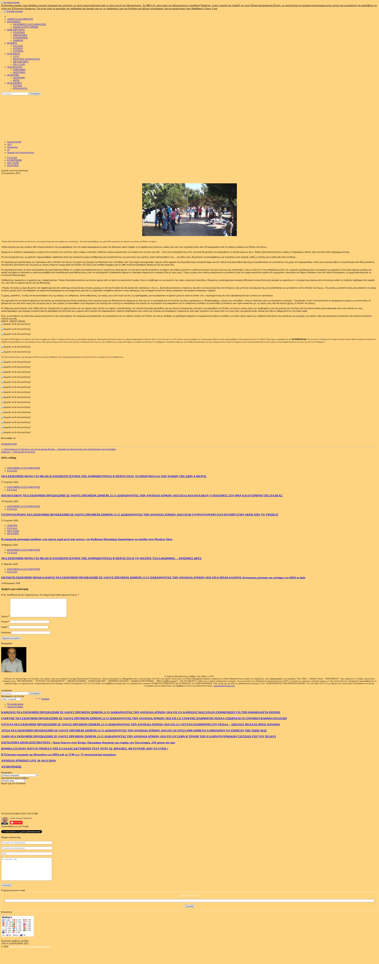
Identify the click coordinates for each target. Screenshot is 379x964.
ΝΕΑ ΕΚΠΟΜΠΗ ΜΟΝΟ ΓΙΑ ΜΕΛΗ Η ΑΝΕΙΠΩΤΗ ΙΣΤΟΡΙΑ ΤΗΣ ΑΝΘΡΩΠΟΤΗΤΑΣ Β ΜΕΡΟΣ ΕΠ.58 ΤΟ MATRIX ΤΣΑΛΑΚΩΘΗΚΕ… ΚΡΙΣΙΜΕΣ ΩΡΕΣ (101, 558)
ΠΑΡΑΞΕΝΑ (13, 53)
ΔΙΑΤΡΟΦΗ (13, 75)
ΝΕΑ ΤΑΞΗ (19, 64)
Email (4, 627)
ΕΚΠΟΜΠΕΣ (14, 21)
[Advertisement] (189, 117)
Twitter (13, 444)
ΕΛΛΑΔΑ (18, 45)
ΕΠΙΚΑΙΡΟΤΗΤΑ (16, 29)
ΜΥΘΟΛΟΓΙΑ (20, 88)
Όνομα (5, 621)
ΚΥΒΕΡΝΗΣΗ (20, 37)
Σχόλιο (5, 616)
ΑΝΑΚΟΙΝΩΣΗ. (11, 766)
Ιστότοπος (6, 632)
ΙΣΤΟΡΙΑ (17, 85)
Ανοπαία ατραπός (41, 946)
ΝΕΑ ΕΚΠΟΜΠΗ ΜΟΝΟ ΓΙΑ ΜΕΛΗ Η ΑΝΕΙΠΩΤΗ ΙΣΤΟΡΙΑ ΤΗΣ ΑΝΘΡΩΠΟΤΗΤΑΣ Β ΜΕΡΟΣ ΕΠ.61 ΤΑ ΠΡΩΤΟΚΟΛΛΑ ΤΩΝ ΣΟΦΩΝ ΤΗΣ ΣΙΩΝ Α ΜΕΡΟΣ (103, 476)
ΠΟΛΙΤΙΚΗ (19, 32)
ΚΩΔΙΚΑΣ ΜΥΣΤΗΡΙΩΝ (25, 27)
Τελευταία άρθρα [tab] (15, 704)
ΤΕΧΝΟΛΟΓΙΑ (15, 67)
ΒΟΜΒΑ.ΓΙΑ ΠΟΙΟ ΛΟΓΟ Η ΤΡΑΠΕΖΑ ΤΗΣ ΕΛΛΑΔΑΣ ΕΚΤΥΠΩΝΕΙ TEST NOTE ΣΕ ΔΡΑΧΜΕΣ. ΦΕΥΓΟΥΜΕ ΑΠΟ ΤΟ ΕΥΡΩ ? (84, 748)
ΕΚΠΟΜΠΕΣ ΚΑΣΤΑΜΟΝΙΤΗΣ (29, 24)
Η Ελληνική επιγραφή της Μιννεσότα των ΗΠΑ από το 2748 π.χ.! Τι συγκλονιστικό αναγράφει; (59, 754)
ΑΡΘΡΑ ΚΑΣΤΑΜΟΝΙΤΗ (20, 19)
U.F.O (16, 56)
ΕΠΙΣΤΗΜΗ (19, 69)
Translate (45, 699)
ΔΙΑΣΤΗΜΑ (19, 72)
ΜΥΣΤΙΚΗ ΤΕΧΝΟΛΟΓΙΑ (26, 59)
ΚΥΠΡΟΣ (18, 48)
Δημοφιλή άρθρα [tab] (15, 706)
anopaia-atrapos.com (20, 946)
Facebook (5, 444)
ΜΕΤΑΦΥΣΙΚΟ (20, 61)
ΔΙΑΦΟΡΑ (18, 40)
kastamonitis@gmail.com (224, 686)
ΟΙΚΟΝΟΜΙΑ (20, 35)
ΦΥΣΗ (16, 80)
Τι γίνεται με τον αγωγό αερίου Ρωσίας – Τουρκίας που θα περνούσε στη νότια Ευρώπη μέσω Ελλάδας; (58, 449)
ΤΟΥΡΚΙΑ (18, 51)
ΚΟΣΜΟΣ (12, 43)
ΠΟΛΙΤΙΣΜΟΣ (14, 83)
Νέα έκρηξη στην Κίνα (18, 452)
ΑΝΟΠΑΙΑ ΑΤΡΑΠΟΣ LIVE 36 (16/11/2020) (28, 760)
